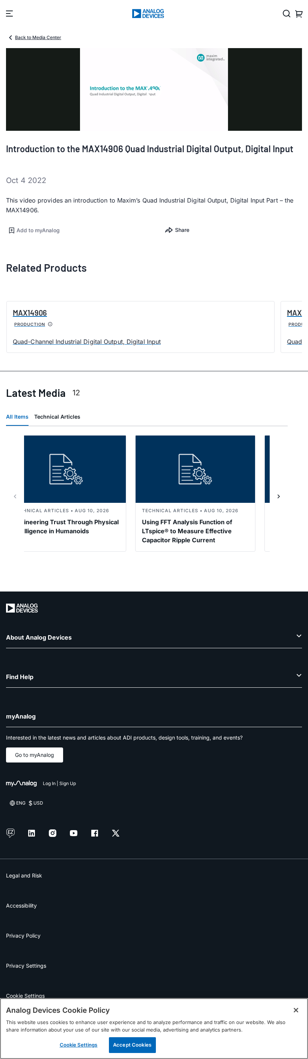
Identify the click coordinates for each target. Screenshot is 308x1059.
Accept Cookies (132, 1045)
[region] (154, 1028)
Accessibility (21, 905)
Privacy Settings (26, 965)
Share (182, 230)
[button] (80, 230)
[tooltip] (50, 324)
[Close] (296, 1010)
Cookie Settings (25, 995)
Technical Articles (57, 416)
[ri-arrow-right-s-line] (279, 496)
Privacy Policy (23, 935)
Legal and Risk (24, 875)
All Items (17, 416)
